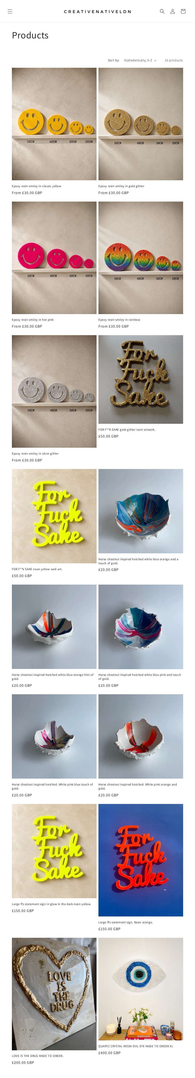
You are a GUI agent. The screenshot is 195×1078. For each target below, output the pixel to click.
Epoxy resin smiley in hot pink (33, 320)
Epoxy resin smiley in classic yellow (36, 186)
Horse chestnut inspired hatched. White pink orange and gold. (137, 786)
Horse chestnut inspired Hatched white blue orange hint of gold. (52, 677)
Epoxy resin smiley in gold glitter (121, 186)
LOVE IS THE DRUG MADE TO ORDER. (37, 1056)
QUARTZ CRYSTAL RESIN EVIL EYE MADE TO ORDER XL (135, 1046)
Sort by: (113, 60)
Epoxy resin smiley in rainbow (119, 320)
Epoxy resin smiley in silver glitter (35, 454)
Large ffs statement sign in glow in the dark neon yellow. (51, 904)
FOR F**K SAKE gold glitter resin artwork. (127, 430)
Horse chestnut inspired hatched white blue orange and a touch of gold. (138, 561)
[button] (10, 11)
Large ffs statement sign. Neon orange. (125, 922)
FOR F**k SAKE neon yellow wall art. (37, 569)
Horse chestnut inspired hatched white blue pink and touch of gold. (139, 677)
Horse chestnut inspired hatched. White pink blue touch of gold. (52, 786)
